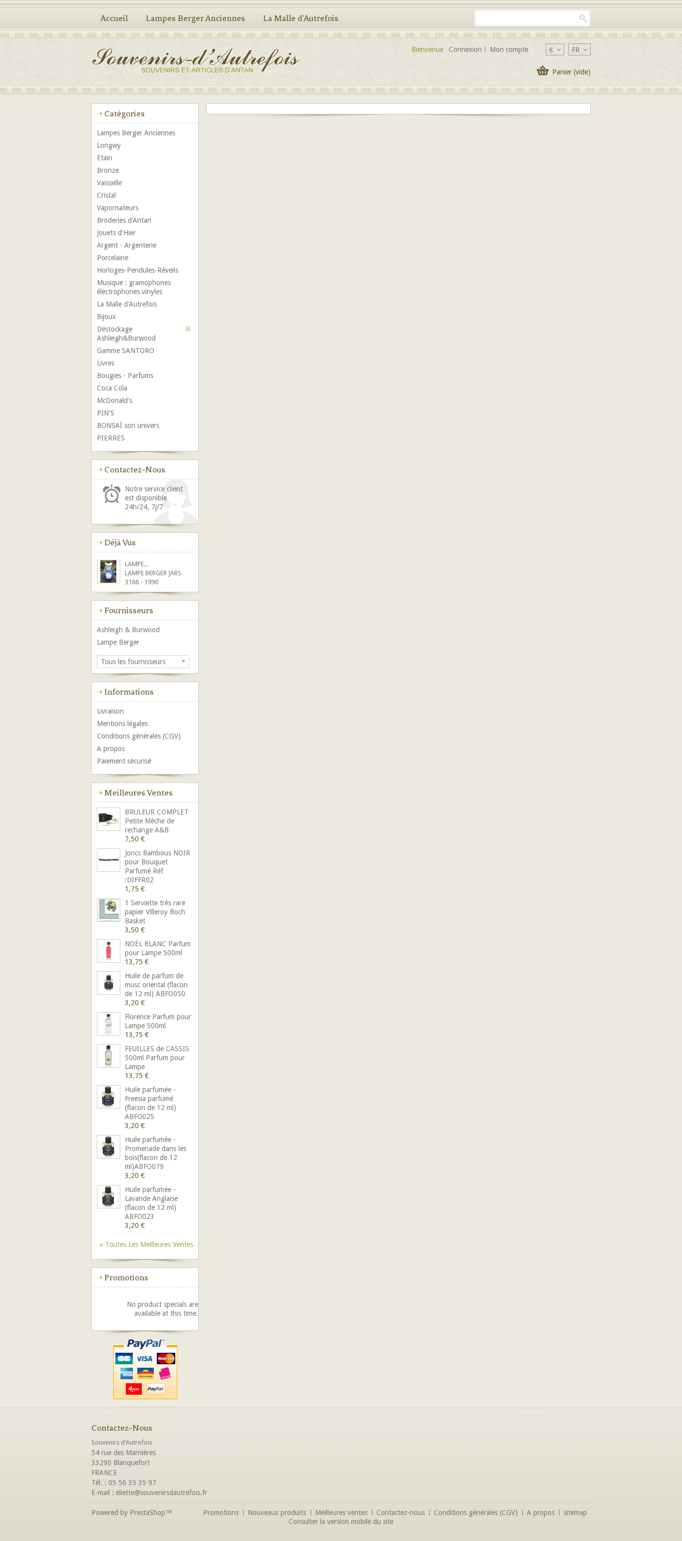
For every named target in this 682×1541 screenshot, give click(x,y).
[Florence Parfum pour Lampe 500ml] (109, 1025)
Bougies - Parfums (125, 376)
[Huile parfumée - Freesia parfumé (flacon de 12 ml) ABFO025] (109, 1098)
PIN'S (105, 413)
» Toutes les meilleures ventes (146, 1244)
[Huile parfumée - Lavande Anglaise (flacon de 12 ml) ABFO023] (109, 1197)
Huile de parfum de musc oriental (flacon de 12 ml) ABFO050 (156, 985)
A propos (111, 749)
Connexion (465, 49)
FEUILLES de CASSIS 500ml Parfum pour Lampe (157, 1058)
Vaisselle (109, 183)
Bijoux (106, 317)
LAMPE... (136, 564)
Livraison (110, 711)
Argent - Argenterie (126, 245)
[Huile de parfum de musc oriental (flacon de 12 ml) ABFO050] (109, 984)
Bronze (108, 170)
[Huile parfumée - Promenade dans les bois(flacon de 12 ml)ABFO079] (109, 1147)
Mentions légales (122, 724)
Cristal (106, 195)
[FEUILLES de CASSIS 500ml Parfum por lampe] (109, 1057)
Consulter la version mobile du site (341, 1522)
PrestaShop (147, 1513)
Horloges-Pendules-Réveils (137, 270)
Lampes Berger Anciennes (195, 18)
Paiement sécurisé (124, 761)
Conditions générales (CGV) (139, 736)
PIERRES (111, 438)
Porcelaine (112, 258)
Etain (104, 158)
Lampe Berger (118, 642)
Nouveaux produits (277, 1513)
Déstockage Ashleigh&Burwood (126, 333)
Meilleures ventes (138, 792)
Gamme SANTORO (125, 351)
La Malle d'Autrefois (301, 18)
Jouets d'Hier (116, 233)
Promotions (126, 1277)
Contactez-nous (400, 1513)
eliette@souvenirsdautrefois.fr (161, 1493)
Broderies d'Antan (124, 220)
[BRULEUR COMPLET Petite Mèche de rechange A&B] (109, 820)
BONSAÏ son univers (128, 425)
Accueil (114, 18)
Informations (129, 692)
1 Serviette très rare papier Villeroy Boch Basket (155, 912)
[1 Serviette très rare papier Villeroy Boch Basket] (109, 911)
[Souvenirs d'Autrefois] (195, 61)
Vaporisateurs (117, 208)
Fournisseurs (128, 610)
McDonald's (114, 400)
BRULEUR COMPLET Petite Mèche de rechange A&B (157, 821)
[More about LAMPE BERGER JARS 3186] (109, 572)
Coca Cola (112, 388)
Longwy (109, 145)
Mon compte (509, 49)
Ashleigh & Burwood (128, 630)
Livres (105, 363)
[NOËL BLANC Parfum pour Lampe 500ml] (109, 952)
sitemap (575, 1513)
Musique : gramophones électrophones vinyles (134, 287)
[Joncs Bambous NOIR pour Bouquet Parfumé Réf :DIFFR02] (109, 861)
